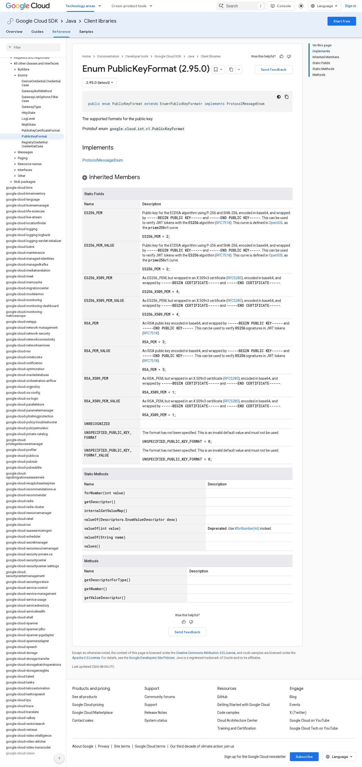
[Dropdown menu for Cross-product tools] (152, 6)
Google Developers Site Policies (152, 658)
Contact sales (82, 720)
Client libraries (100, 21)
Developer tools (137, 56)
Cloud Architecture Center (237, 720)
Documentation (108, 56)
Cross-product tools (129, 6)
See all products (84, 697)
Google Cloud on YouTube (309, 720)
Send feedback (273, 69)
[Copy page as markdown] (231, 69)
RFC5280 (235, 278)
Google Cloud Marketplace (92, 713)
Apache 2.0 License (86, 658)
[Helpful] (281, 56)
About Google (82, 746)
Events (295, 705)
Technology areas (80, 6)
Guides (37, 31)
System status (156, 720)
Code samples (228, 713)
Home (86, 56)
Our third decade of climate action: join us (202, 746)
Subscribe (304, 756)
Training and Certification (236, 728)
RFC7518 (223, 223)
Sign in (350, 6)
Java (71, 21)
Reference (61, 31)
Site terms (122, 746)
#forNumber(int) (247, 528)
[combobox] (240, 5)
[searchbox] (33, 47)
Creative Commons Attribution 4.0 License (205, 653)
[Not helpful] (289, 56)
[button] (32, 58)
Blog (293, 697)
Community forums (160, 697)
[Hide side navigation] (59, 758)
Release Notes (156, 713)
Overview (14, 31)
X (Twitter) (298, 713)
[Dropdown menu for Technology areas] (101, 6)
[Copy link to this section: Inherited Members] (145, 178)
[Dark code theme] (279, 97)
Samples (86, 31)
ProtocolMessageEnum (102, 160)
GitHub (222, 697)
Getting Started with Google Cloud (243, 705)
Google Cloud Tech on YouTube (314, 728)
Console (284, 6)
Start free (341, 21)
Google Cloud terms (150, 746)
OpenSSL (276, 223)
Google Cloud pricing (88, 705)
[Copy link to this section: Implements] (118, 148)
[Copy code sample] (287, 97)
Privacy (103, 746)
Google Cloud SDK (37, 21)
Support (151, 705)
